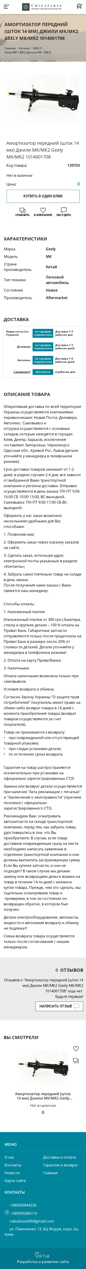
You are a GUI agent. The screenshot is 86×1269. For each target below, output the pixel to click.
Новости (12, 1172)
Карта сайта (15, 1180)
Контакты (13, 1165)
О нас (9, 1157)
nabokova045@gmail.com (32, 1221)
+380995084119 (23, 1213)
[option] (43, 101)
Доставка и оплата (59, 1157)
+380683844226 (23, 1205)
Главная (10, 48)
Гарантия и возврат (60, 1165)
